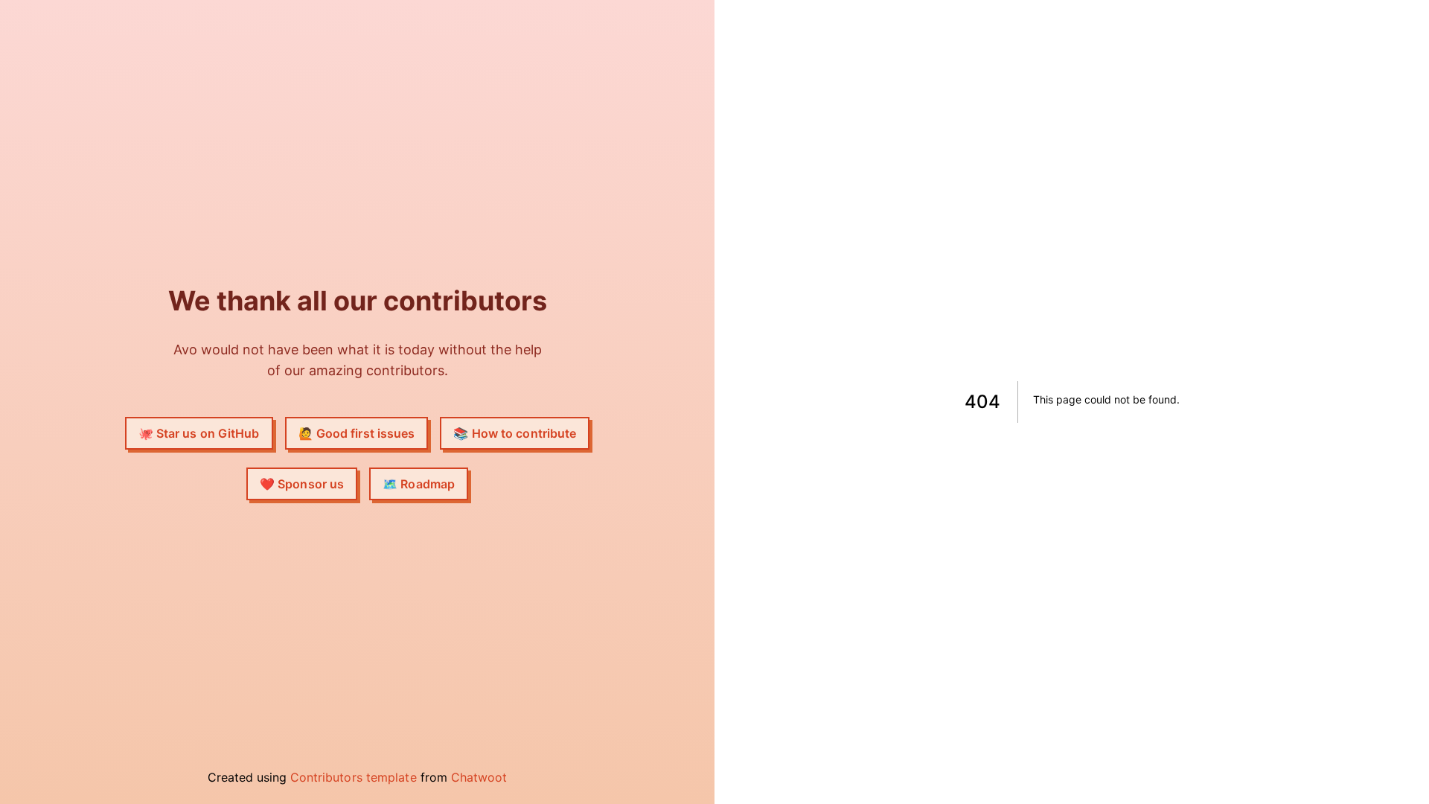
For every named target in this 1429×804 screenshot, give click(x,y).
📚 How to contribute (514, 433)
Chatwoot (479, 777)
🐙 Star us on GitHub (199, 433)
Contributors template (353, 777)
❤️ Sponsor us (302, 483)
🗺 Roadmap (419, 483)
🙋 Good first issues (356, 433)
